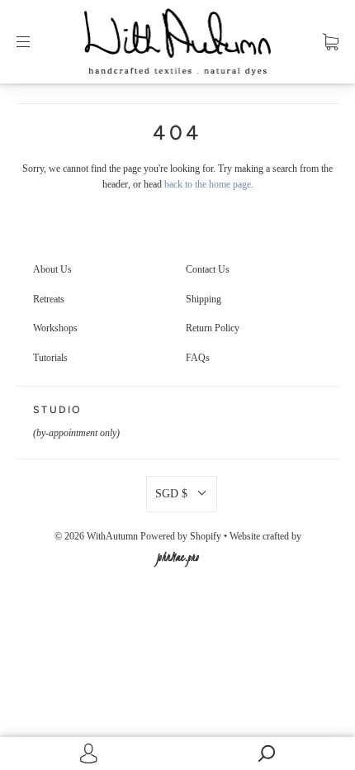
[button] (181, 494)
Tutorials (50, 358)
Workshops (55, 328)
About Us (52, 269)
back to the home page (207, 184)
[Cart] (330, 41)
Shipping (203, 299)
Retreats (48, 299)
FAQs (198, 358)
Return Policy (212, 328)
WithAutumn (112, 536)
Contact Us (208, 269)
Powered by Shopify (180, 536)
